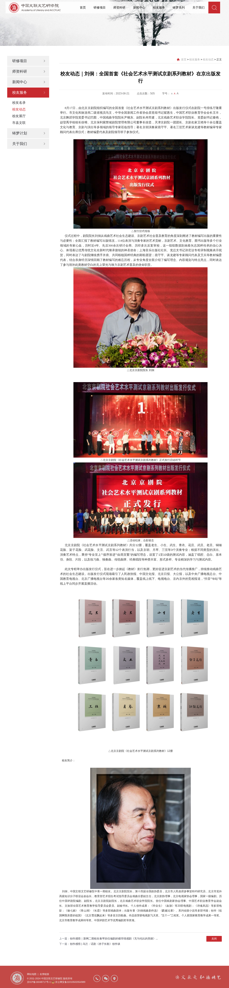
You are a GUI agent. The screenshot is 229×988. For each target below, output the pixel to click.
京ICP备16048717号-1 (39, 982)
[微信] (105, 978)
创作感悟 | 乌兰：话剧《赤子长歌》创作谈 (95, 943)
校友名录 (19, 102)
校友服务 (159, 7)
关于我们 (198, 7)
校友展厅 (19, 116)
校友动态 (19, 109)
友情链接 (44, 974)
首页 (83, 7)
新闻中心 (139, 7)
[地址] (114, 978)
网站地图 (31, 974)
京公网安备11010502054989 (70, 982)
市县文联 (19, 123)
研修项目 (100, 7)
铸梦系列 (179, 7)
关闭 (214, 938)
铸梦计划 (19, 133)
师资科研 (119, 7)
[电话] (96, 978)
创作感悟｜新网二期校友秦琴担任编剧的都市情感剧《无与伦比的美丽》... (114, 938)
